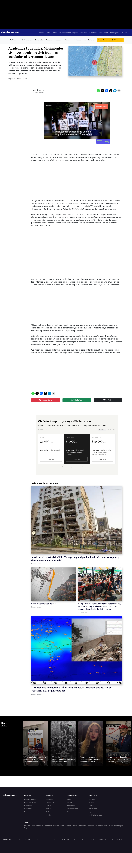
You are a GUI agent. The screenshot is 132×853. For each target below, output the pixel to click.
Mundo (41, 32)
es (124, 840)
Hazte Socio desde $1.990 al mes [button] (110, 40)
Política (13, 40)
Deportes (27, 828)
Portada (92, 799)
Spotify (48, 815)
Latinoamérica (65, 32)
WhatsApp (77, 400)
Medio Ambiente (25, 40)
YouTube (109, 400)
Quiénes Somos (30, 799)
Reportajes (93, 812)
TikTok (48, 812)
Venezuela (71, 806)
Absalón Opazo (38, 90)
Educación (99, 826)
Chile (48, 32)
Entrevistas (103, 32)
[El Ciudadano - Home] (10, 32)
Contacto (28, 809)
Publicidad (28, 806)
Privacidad (28, 812)
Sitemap (108, 840)
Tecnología (118, 826)
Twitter (48, 806)
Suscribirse (76, 459)
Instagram (50, 802)
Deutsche (83, 32)
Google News (46, 400)
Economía (39, 40)
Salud (19, 79)
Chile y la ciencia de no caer (43, 603)
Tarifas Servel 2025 (97, 840)
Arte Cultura (89, 40)
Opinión (94, 32)
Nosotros (57, 840)
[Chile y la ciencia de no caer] (53, 584)
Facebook (49, 799)
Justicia (58, 40)
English (75, 32)
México (54, 32)
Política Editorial (30, 802)
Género (67, 40)
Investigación (115, 32)
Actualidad (93, 802)
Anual (111, 430)
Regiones (11, 79)
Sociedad (77, 40)
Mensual (102, 430)
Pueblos (49, 40)
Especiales (82, 826)
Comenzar (51, 459)
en (127, 840)
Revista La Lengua (95, 815)
